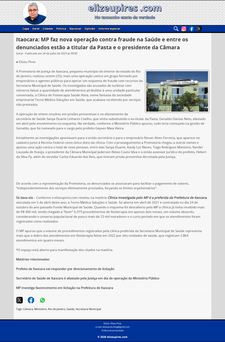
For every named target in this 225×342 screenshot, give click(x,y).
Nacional (75, 28)
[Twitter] (199, 28)
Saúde (70, 309)
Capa (26, 28)
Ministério (40, 309)
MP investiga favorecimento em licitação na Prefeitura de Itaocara (64, 288)
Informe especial (109, 28)
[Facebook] (191, 28)
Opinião (90, 28)
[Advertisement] (112, 171)
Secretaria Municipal (88, 309)
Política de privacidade (113, 330)
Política (61, 28)
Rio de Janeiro (56, 309)
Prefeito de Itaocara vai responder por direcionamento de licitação (65, 269)
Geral (36, 28)
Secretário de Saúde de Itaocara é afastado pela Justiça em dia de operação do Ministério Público (87, 278)
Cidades (48, 28)
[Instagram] (183, 28)
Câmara (28, 309)
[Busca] (176, 28)
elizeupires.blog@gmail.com (116, 327)
